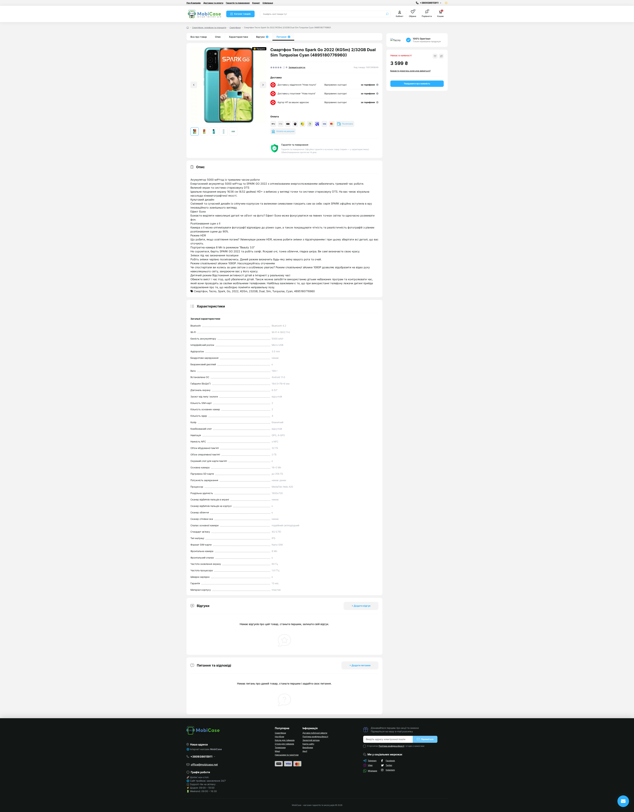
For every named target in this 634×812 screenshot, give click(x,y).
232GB (253, 291)
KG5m (243, 291)
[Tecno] (395, 40)
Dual (262, 291)
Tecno (212, 291)
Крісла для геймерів (285, 740)
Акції (304, 751)
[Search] (387, 14)
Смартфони (235, 27)
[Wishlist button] (435, 56)
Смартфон (200, 291)
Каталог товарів (242, 14)
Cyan (289, 291)
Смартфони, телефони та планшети (209, 27)
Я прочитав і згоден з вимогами (395, 746)
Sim (268, 291)
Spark (221, 291)
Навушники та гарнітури (287, 755)
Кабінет (399, 16)
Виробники (307, 747)
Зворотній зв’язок (311, 740)
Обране (412, 13)
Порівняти (427, 13)
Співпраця (268, 3)
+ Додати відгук (361, 605)
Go (228, 291)
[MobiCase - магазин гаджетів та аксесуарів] (228, 730)
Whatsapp (372, 770)
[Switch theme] (446, 2)
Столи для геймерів (284, 744)
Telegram (372, 760)
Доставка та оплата (213, 3)
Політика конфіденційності (315, 736)
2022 (235, 291)
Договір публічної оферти (314, 733)
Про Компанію (193, 3)
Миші (277, 751)
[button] (263, 85)
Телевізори (280, 747)
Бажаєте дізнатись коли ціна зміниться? (410, 71)
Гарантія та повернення (238, 3)
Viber (370, 765)
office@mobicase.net (204, 764)
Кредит (256, 3)
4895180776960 (304, 291)
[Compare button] (441, 56)
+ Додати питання (359, 665)
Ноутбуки (279, 736)
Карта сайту (308, 744)
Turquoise (278, 291)
